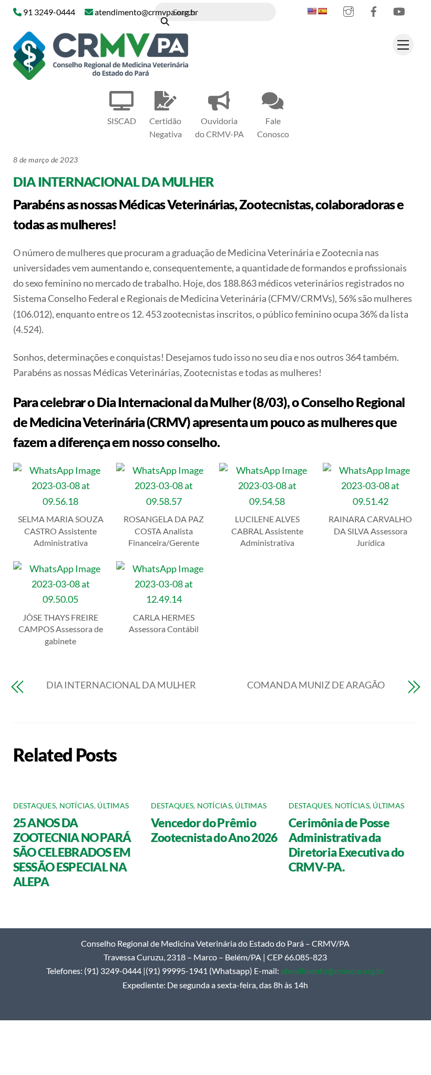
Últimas (113, 806)
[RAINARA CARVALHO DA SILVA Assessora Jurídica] (370, 501)
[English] (311, 11)
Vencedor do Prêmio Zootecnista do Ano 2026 (214, 830)
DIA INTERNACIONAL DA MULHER (113, 181)
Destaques (34, 806)
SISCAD (121, 121)
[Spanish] (322, 11)
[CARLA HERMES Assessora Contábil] (163, 599)
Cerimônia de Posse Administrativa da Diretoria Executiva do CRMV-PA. (346, 844)
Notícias (76, 806)
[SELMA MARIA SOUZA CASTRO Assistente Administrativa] (60, 501)
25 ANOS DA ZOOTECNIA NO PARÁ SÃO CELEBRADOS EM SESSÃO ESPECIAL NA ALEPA (72, 852)
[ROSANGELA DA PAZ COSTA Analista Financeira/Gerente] (163, 501)
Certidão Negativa (165, 127)
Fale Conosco (273, 127)
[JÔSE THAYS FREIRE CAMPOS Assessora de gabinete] (60, 599)
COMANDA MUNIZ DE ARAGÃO (316, 684)
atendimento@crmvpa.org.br (332, 971)
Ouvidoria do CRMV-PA (219, 127)
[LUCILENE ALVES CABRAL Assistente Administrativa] (266, 501)
